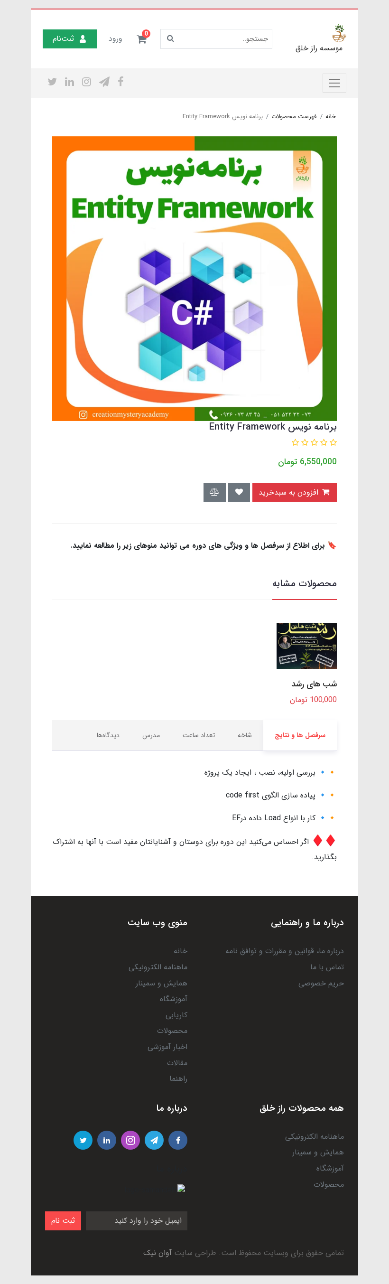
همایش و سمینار (161, 983)
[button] (141, 39)
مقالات (177, 1063)
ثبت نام (63, 1221)
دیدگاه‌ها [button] (108, 735)
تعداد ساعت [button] (199, 735)
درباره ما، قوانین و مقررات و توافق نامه (284, 951)
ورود (115, 39)
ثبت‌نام (63, 39)
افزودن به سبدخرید (290, 492)
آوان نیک (157, 1253)
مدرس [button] (151, 735)
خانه (180, 951)
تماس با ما (327, 967)
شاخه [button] (245, 735)
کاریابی (176, 1015)
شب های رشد (314, 684)
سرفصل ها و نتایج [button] (300, 735)
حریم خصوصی (321, 983)
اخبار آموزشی (167, 1047)
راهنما (178, 1079)
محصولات (172, 1031)
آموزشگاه (173, 999)
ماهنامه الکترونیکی (158, 967)
